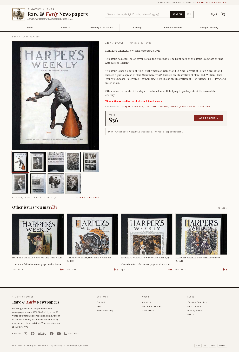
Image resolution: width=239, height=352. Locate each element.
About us (146, 302)
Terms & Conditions (197, 302)
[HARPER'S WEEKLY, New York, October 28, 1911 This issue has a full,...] (20, 162)
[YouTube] (59, 333)
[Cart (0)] (223, 14)
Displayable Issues (183, 106)
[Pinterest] (32, 333)
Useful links (148, 310)
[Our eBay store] (42, 333)
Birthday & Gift (102, 27)
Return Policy (194, 306)
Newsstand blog (105, 310)
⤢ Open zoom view (87, 197)
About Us (66, 27)
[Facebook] (51, 333)
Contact (101, 302)
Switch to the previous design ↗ (211, 2)
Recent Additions (173, 27)
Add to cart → (208, 118)
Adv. (189, 14)
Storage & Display (209, 27)
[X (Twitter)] (26, 333)
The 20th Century (157, 106)
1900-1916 (204, 106)
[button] (55, 95)
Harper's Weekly (132, 106)
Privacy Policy (194, 310)
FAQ (99, 306)
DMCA (190, 314)
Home (30, 27)
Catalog (137, 27)
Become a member (151, 306)
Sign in (214, 14)
